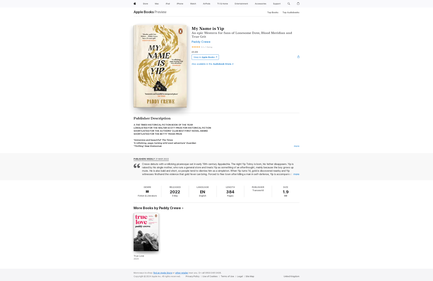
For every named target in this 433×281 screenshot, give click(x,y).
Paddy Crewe (201, 41)
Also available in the (211, 64)
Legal (240, 276)
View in (204, 57)
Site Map (250, 276)
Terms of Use (227, 276)
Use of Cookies (210, 276)
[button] (288, 3)
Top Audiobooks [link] (290, 12)
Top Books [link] (272, 12)
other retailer (181, 273)
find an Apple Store (162, 273)
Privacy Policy (192, 276)
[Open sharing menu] (298, 57)
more (296, 146)
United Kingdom (291, 276)
